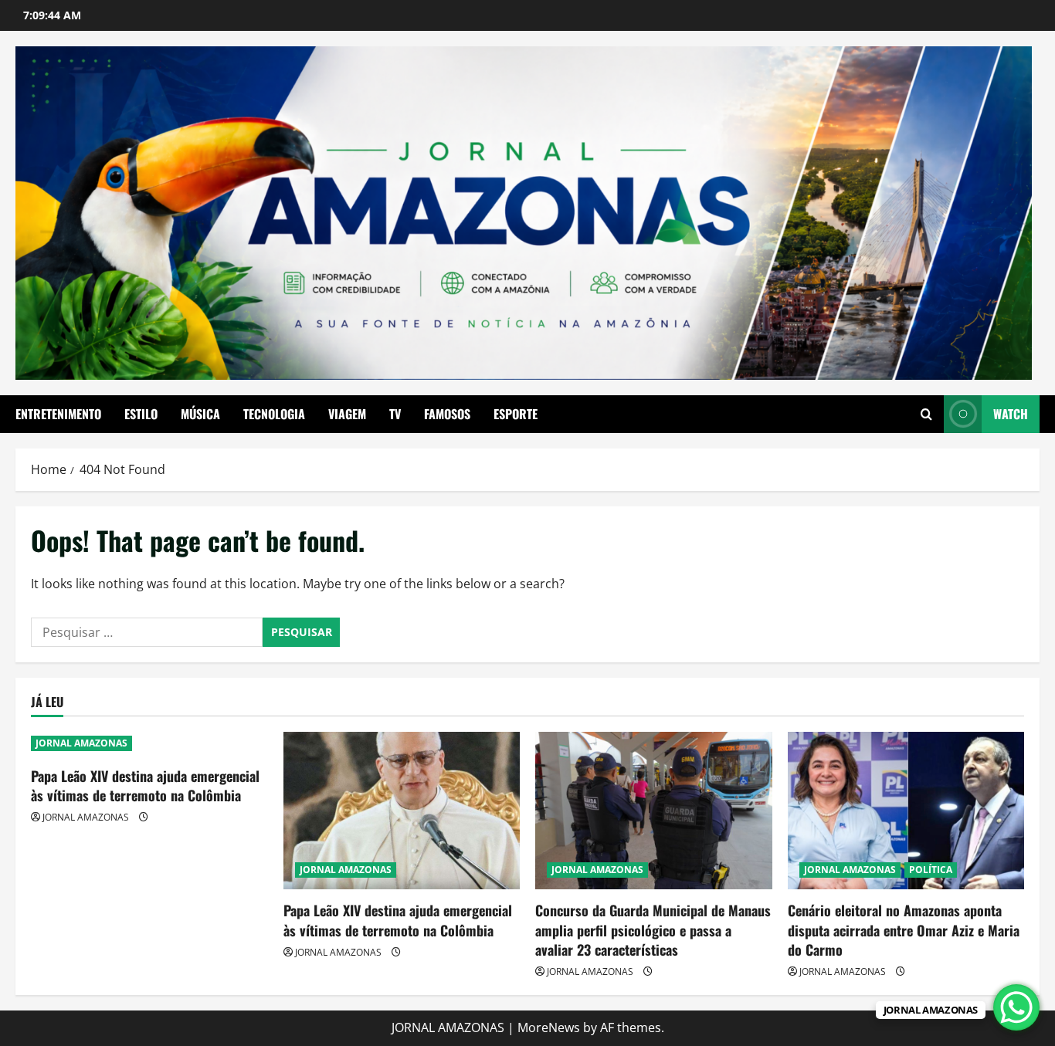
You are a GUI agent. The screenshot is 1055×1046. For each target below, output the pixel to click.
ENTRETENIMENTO (58, 414)
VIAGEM (347, 414)
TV (395, 414)
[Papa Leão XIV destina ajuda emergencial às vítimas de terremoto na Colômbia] (402, 810)
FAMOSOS (447, 414)
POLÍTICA (930, 869)
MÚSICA (200, 414)
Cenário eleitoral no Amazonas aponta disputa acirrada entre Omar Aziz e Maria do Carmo (903, 929)
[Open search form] (926, 414)
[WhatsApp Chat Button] (1016, 1007)
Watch (1010, 414)
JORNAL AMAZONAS (81, 743)
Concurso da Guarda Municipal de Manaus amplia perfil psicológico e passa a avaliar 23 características (653, 929)
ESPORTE (516, 414)
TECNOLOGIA (274, 414)
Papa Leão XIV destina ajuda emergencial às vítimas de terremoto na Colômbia (145, 785)
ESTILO (141, 414)
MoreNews (548, 1027)
